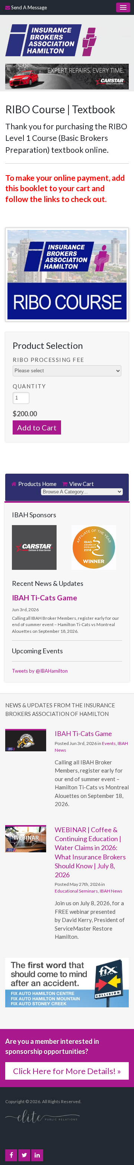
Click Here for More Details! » (67, 1071)
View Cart (81, 483)
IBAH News (111, 891)
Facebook (11, 1155)
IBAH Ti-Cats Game (44, 597)
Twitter (24, 1155)
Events (109, 743)
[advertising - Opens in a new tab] (67, 75)
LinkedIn (37, 1155)
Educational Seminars (76, 891)
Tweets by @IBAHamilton (40, 671)
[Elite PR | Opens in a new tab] (42, 1115)
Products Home (37, 483)
